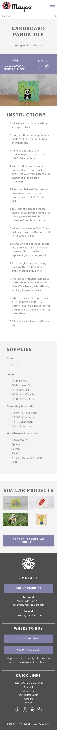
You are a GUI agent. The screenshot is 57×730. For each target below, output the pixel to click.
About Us (28, 691)
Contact (28, 687)
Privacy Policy (44, 724)
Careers (28, 699)
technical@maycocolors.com (28, 605)
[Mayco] (17, 6)
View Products (28, 650)
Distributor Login (28, 695)
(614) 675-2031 (33, 601)
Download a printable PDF (14, 68)
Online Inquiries (28, 588)
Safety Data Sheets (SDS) (28, 683)
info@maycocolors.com (29, 615)
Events (28, 702)
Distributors (28, 638)
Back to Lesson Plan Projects (28, 541)
